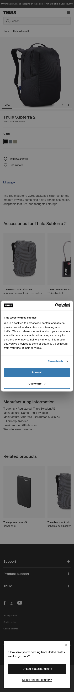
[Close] (66, 645)
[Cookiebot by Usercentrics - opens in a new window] (55, 305)
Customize (35, 383)
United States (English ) (37, 669)
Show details (55, 361)
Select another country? (37, 680)
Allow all (37, 372)
